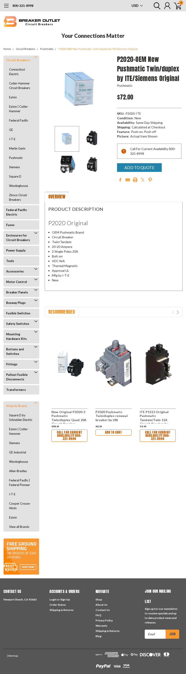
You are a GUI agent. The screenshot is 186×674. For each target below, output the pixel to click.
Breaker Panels (17, 292)
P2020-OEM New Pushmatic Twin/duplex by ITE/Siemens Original (98, 49)
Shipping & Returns (61, 610)
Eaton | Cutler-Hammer (19, 109)
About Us (101, 604)
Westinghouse (18, 186)
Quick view (69, 362)
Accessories (15, 271)
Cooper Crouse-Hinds (20, 506)
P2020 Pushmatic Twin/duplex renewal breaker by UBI (111, 416)
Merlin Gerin (17, 148)
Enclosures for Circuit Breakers (18, 238)
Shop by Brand (16, 406)
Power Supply (16, 250)
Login (52, 599)
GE (11, 130)
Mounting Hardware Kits (16, 336)
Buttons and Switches (15, 351)
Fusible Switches (18, 313)
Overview (56, 196)
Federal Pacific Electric (16, 212)
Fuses (10, 225)
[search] (156, 5)
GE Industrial (17, 452)
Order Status (57, 604)
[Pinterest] (150, 180)
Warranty (101, 625)
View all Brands (19, 527)
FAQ (98, 615)
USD (135, 5)
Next (108, 89)
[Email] (127, 180)
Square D (15, 176)
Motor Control (16, 282)
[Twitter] (142, 180)
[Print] (135, 180)
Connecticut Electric (17, 72)
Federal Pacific (18, 120)
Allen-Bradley (18, 471)
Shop (98, 599)
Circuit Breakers (25, 49)
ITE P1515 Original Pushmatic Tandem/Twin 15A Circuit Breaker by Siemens (154, 420)
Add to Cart (113, 432)
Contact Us (102, 610)
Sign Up (65, 599)
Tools (10, 261)
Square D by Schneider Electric (20, 417)
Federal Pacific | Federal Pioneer (19, 482)
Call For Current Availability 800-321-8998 (69, 435)
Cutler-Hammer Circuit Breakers (19, 85)
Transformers (16, 390)
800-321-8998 (22, 6)
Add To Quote (139, 167)
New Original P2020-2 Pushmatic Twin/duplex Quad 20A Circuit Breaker (69, 418)
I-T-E (12, 139)
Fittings (11, 364)
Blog (98, 636)
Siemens (14, 167)
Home (7, 49)
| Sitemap (12, 655)
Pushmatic (47, 49)
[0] (175, 5)
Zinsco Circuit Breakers (18, 197)
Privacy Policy (104, 620)
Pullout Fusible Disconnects (17, 377)
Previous (50, 89)
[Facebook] (120, 180)
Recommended (61, 311)
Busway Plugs (16, 303)
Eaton (13, 97)
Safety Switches (17, 324)
